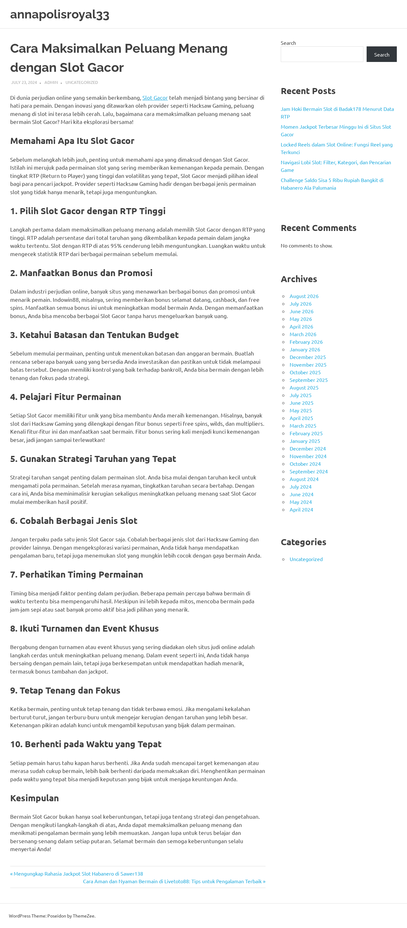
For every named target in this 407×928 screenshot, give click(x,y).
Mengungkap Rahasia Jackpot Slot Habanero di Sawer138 (78, 873)
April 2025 (301, 418)
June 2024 (302, 494)
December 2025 (308, 357)
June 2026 (302, 311)
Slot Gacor (155, 97)
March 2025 (303, 425)
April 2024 (301, 509)
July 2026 (301, 303)
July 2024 (301, 486)
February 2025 (306, 433)
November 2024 (308, 456)
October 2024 (305, 463)
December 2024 (308, 448)
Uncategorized (82, 82)
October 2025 (305, 372)
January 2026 (305, 349)
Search (288, 42)
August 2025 (304, 387)
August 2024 (304, 479)
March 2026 (303, 334)
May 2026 (301, 318)
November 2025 (308, 364)
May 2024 (301, 501)
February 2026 (306, 341)
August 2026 (304, 296)
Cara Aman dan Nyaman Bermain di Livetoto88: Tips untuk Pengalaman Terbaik (172, 881)
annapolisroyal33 (59, 14)
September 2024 (309, 471)
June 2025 (302, 402)
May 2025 (301, 410)
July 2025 (301, 395)
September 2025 (309, 379)
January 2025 (305, 440)
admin (51, 82)
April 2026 (301, 326)
